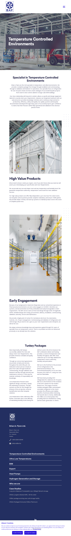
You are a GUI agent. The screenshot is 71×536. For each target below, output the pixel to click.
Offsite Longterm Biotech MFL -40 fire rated (22, 494)
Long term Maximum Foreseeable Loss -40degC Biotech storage (28, 491)
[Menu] (64, 7)
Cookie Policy (37, 529)
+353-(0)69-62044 (17, 439)
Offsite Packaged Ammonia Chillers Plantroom (23, 502)
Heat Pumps (14, 474)
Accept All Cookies (30, 532)
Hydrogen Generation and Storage (24, 479)
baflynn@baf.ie (16, 443)
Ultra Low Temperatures (20, 459)
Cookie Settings (17, 532)
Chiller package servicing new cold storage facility (24, 498)
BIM (11, 464)
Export (12, 469)
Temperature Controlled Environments (26, 454)
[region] (35, 528)
